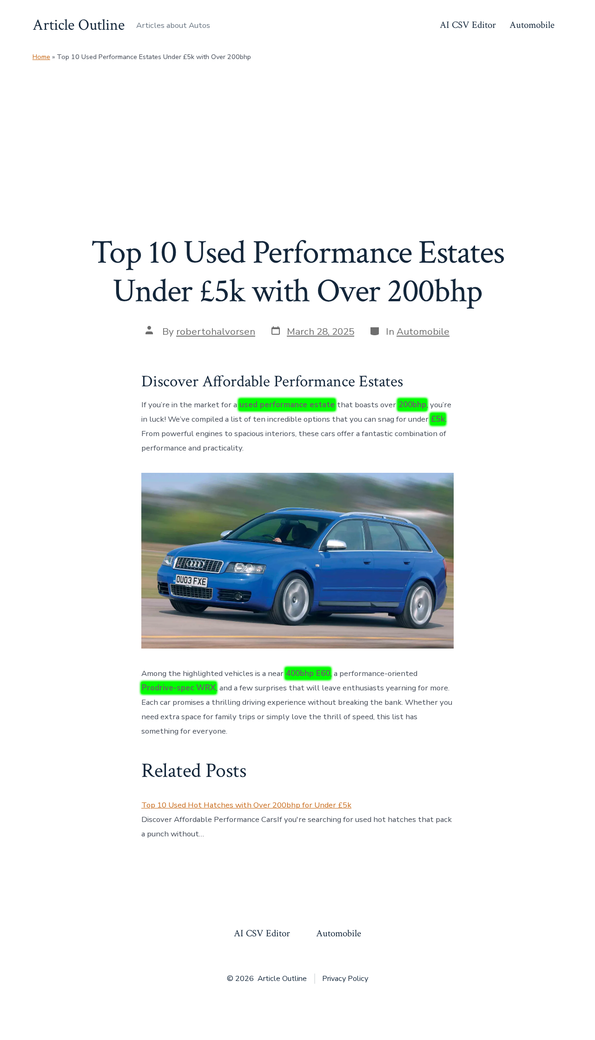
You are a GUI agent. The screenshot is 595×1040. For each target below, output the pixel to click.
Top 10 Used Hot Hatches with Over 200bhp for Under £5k (246, 805)
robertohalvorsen (215, 331)
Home (41, 56)
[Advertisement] (297, 133)
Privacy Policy (345, 979)
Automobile (532, 25)
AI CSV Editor (468, 25)
